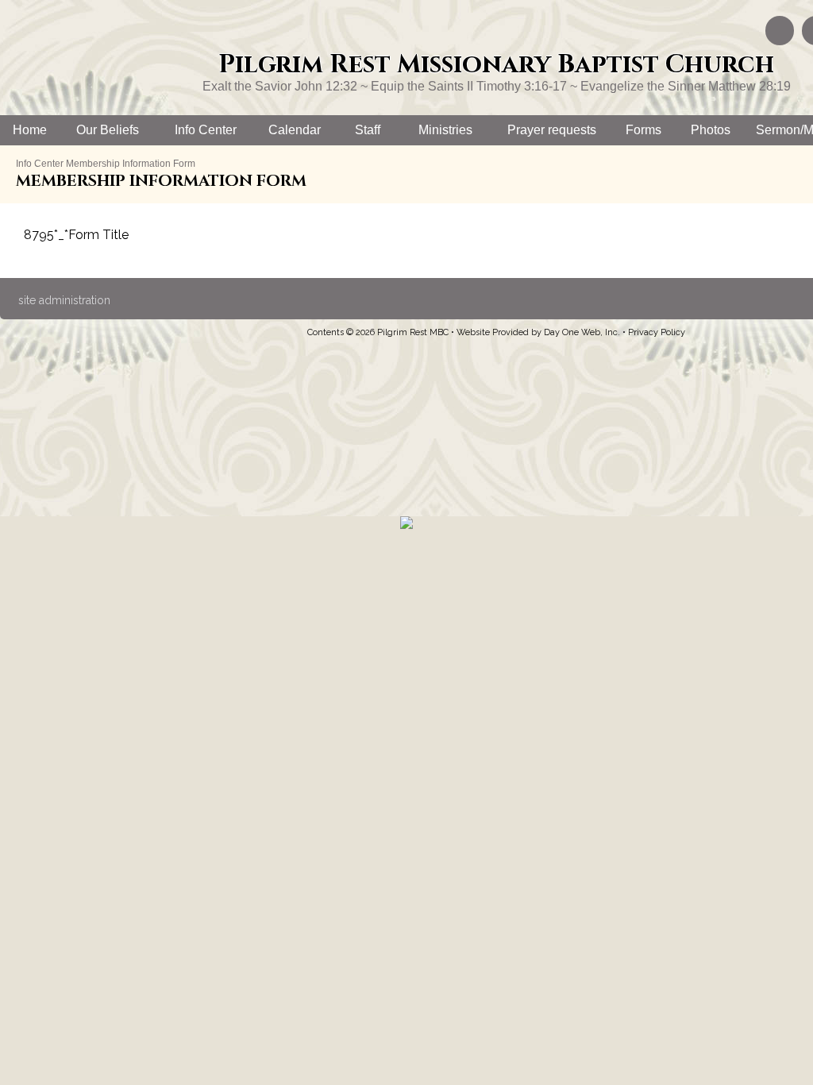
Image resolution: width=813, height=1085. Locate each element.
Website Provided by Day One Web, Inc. (538, 332)
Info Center (40, 163)
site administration (64, 300)
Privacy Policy (656, 332)
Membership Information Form (130, 163)
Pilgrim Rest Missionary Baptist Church (496, 65)
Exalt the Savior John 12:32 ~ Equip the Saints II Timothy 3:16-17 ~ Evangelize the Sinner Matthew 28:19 (496, 86)
